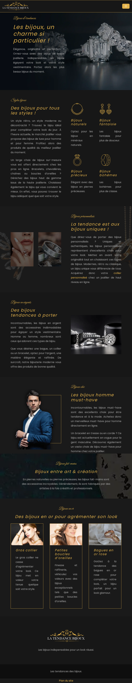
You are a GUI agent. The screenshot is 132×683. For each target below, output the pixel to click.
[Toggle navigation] (126, 6)
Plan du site (66, 681)
